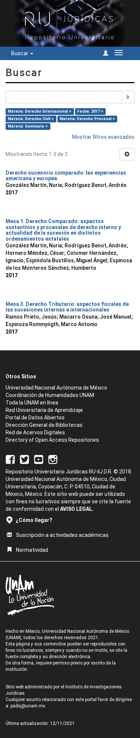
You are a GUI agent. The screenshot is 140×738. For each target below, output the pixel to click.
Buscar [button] (20, 53)
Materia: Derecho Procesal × (87, 118)
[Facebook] (10, 459)
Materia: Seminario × (28, 126)
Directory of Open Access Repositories (52, 440)
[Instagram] (52, 459)
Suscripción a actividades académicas (62, 535)
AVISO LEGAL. (77, 509)
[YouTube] (38, 459)
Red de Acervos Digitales (35, 432)
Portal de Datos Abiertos (35, 417)
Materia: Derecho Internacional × (39, 111)
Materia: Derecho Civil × (31, 118)
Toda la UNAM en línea (32, 403)
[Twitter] (24, 459)
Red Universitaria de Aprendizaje (44, 410)
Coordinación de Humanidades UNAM (50, 395)
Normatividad (32, 550)
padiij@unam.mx (27, 706)
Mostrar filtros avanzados (103, 137)
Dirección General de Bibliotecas (44, 425)
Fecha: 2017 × (90, 111)
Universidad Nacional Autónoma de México (56, 388)
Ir (128, 97)
